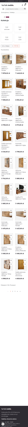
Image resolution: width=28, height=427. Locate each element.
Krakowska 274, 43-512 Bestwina (10, 412)
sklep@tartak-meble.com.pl (9, 414)
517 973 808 (4, 416)
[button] (22, 5)
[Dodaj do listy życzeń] (11, 55)
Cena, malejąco (6, 46)
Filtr (16, 46)
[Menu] (3, 9)
